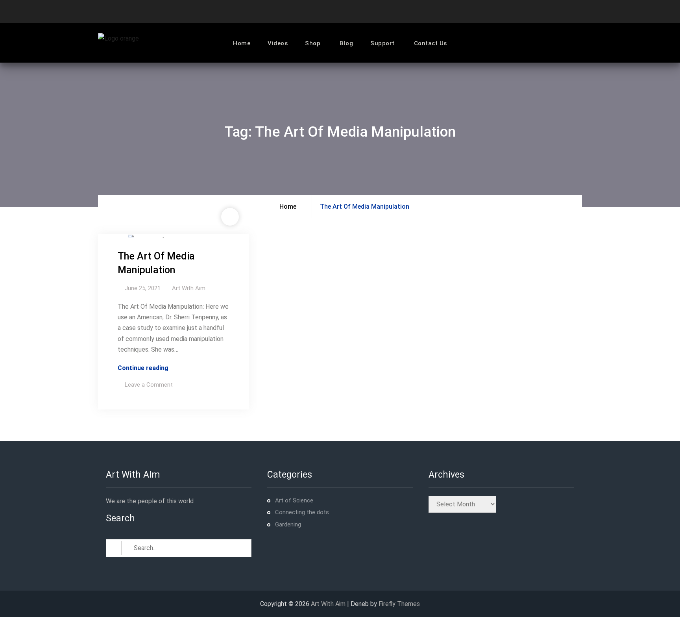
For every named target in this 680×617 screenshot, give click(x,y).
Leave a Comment (149, 384)
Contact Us (430, 43)
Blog (346, 43)
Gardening (288, 524)
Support (382, 43)
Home (241, 43)
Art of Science (294, 500)
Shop (312, 43)
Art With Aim (188, 288)
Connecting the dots (302, 512)
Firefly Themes (399, 604)
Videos (278, 43)
